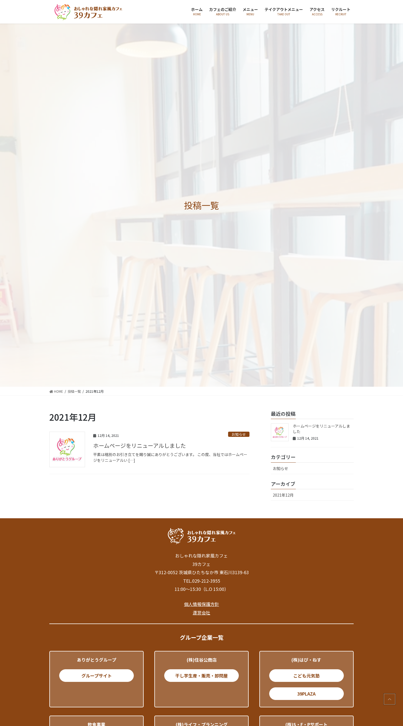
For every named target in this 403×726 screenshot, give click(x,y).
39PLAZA (306, 693)
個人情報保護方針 (201, 604)
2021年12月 (283, 495)
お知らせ (239, 434)
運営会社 (201, 612)
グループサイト (96, 675)
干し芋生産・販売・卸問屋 (201, 675)
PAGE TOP (389, 699)
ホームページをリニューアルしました (139, 445)
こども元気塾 (306, 675)
